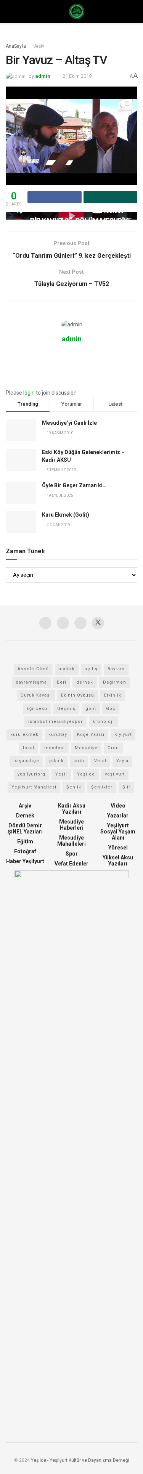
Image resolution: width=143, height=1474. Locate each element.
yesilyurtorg (31, 774)
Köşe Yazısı (90, 734)
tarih (79, 760)
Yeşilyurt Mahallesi (33, 787)
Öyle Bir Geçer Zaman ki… (74, 485)
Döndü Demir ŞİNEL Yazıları (25, 828)
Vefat (100, 760)
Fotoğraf (25, 851)
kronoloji (103, 721)
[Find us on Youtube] (63, 623)
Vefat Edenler (71, 864)
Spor (72, 854)
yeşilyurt (115, 774)
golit (90, 708)
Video (118, 806)
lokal (28, 747)
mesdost (54, 747)
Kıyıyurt (123, 734)
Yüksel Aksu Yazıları (118, 860)
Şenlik (73, 787)
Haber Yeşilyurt (25, 861)
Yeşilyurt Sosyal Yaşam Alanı (117, 831)
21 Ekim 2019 (77, 76)
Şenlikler (101, 787)
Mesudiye (86, 747)
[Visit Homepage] (76, 11)
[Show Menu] (9, 11)
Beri (61, 682)
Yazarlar (118, 815)
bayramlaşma (31, 682)
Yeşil (61, 774)
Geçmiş (66, 708)
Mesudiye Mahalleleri (71, 841)
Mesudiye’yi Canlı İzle (69, 423)
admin (42, 76)
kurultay (57, 734)
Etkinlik (112, 695)
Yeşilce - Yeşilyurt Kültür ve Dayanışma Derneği (80, 1460)
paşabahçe (26, 760)
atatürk (67, 668)
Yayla (122, 760)
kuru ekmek (24, 734)
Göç (111, 708)
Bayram (116, 668)
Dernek (25, 815)
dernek (84, 682)
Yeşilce (86, 774)
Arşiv (39, 46)
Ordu (113, 747)
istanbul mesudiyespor (55, 721)
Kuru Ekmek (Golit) (65, 515)
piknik (56, 760)
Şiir (126, 787)
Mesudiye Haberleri (71, 825)
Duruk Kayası (36, 695)
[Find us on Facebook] (80, 623)
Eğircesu (37, 708)
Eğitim (25, 841)
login (29, 393)
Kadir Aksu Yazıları (71, 809)
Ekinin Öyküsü (77, 695)
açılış (91, 668)
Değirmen (114, 682)
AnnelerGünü (33, 668)
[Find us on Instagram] (45, 623)
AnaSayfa (16, 46)
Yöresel (118, 848)
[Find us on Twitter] (98, 623)
